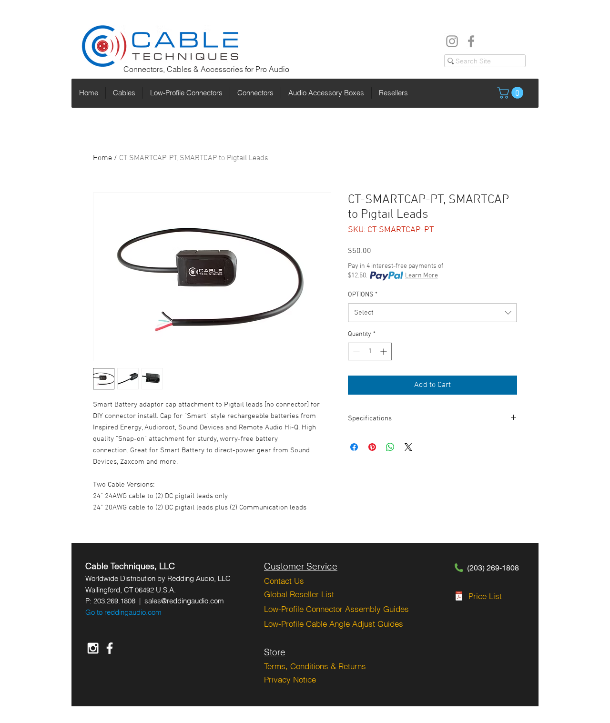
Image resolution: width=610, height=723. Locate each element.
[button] (511, 93)
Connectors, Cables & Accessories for (189, 69)
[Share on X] (408, 447)
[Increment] (384, 351)
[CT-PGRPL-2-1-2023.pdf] (459, 597)
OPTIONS (362, 295)
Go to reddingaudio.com (123, 612)
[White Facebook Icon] (109, 648)
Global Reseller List (299, 594)
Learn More (421, 276)
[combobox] (432, 313)
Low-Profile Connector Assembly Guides (336, 609)
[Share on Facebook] (354, 447)
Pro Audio (272, 69)
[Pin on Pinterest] (372, 447)
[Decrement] (355, 351)
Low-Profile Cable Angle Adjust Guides (333, 624)
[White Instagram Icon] (93, 648)
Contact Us (284, 581)
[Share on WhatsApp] (390, 447)
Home (102, 158)
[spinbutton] (369, 351)
